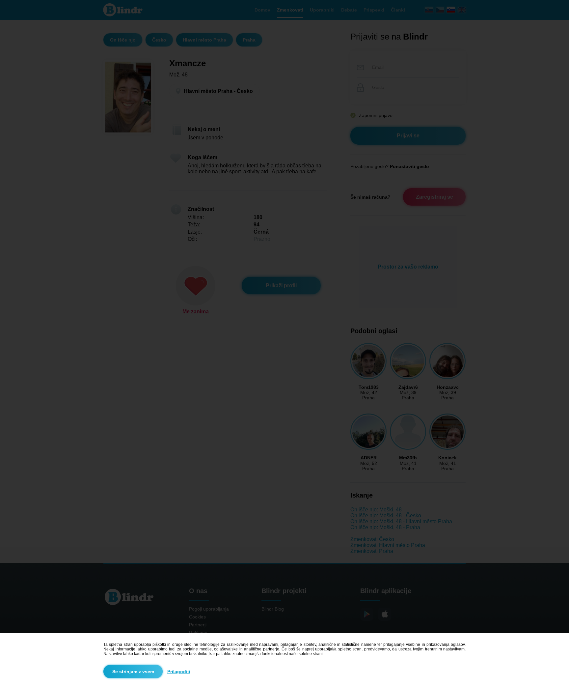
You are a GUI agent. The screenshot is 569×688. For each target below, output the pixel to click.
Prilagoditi (178, 671)
